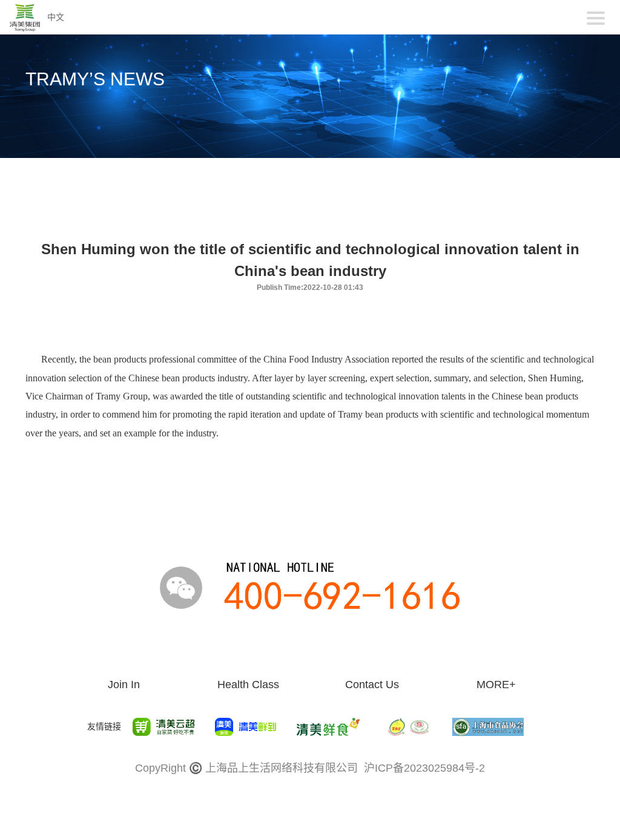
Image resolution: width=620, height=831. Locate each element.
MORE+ (496, 684)
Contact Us (372, 684)
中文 (55, 17)
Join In (124, 684)
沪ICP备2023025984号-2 (424, 768)
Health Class (248, 684)
